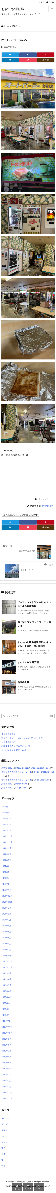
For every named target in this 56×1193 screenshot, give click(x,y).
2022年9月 (6, 848)
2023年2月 (6, 824)
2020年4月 (6, 997)
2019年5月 (6, 1062)
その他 (4, 1136)
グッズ (4, 1124)
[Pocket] (28, 60)
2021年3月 (6, 943)
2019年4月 (6, 1068)
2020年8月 (6, 979)
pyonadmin (47, 505)
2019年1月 (6, 1086)
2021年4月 (6, 937)
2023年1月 (6, 830)
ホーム (6, 26)
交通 (3, 1148)
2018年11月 (6, 1098)
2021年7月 (6, 919)
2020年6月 (6, 991)
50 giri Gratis (21, 787)
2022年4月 (6, 878)
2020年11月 (6, 967)
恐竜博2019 (6, 768)
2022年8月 (6, 854)
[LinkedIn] (10, 60)
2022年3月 (6, 884)
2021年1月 (6, 955)
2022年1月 (6, 890)
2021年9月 (6, 908)
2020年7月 (6, 985)
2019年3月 (6, 1074)
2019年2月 (6, 1080)
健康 (3, 1154)
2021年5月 (6, 931)
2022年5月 (6, 872)
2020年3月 (6, 1003)
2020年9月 (6, 973)
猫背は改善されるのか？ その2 (16, 772)
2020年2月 (6, 1009)
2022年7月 (6, 860)
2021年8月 (6, 914)
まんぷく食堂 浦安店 (28, 662)
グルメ (18, 26)
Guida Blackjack (41, 780)
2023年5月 (6, 812)
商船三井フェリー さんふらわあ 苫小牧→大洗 (22, 738)
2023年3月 (6, 818)
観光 (3, 1166)
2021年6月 (6, 925)
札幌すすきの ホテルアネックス (15, 746)
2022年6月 (6, 866)
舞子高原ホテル (8, 734)
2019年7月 (6, 1050)
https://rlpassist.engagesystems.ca (31, 768)
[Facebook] (28, 54)
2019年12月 (6, 1021)
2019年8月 (6, 1045)
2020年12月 (6, 961)
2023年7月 (6, 806)
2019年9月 (6, 1039)
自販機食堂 (23, 682)
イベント (5, 1118)
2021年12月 (6, 896)
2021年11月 (6, 902)
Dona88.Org (21, 783)
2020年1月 (6, 1015)
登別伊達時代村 (8, 742)
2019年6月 (6, 1056)
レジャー (48, 499)
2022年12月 (6, 836)
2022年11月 (6, 842)
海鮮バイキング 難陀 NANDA (14, 750)
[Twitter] (10, 54)
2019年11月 (6, 1027)
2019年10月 (6, 1033)
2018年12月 (6, 1092)
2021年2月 (6, 949)
